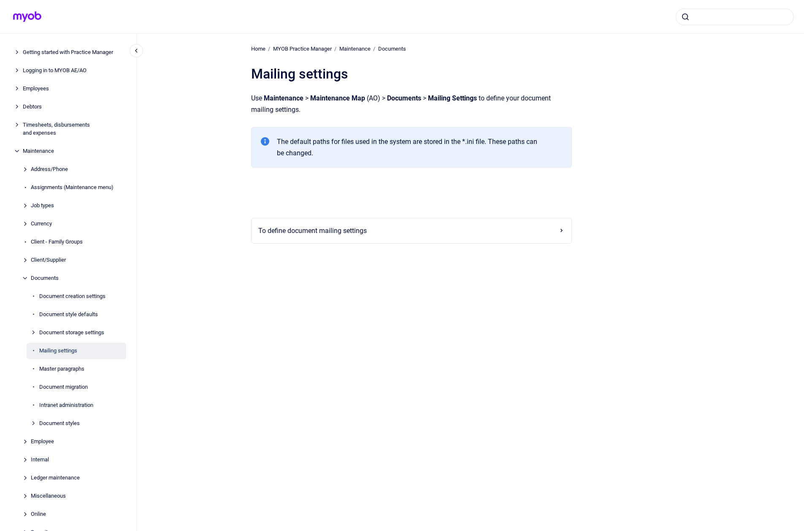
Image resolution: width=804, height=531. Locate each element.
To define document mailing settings (312, 231)
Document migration (63, 387)
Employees (36, 88)
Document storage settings (71, 332)
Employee (42, 441)
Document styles (59, 423)
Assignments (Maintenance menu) (72, 187)
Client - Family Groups (57, 241)
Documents (45, 278)
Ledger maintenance (55, 477)
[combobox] (734, 17)
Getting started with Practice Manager (68, 52)
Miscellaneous (48, 496)
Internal (40, 459)
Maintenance (38, 151)
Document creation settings (72, 296)
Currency (41, 223)
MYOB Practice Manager (302, 49)
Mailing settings (58, 350)
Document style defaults (68, 314)
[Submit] (685, 17)
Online (38, 514)
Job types (42, 205)
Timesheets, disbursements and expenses (56, 129)
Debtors (32, 106)
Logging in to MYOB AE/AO (55, 70)
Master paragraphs (61, 369)
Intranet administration (66, 405)
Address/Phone (49, 169)
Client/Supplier (48, 260)
